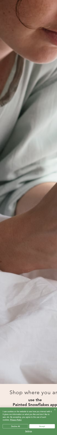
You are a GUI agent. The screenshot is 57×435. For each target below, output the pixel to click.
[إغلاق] (53, 411)
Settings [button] (28, 431)
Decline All (15, 426)
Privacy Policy (16, 419)
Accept (42, 426)
